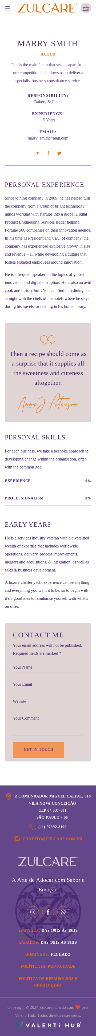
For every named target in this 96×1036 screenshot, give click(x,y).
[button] (86, 8)
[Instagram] (33, 912)
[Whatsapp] (63, 912)
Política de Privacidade (48, 966)
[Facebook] (48, 912)
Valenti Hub (25, 1015)
